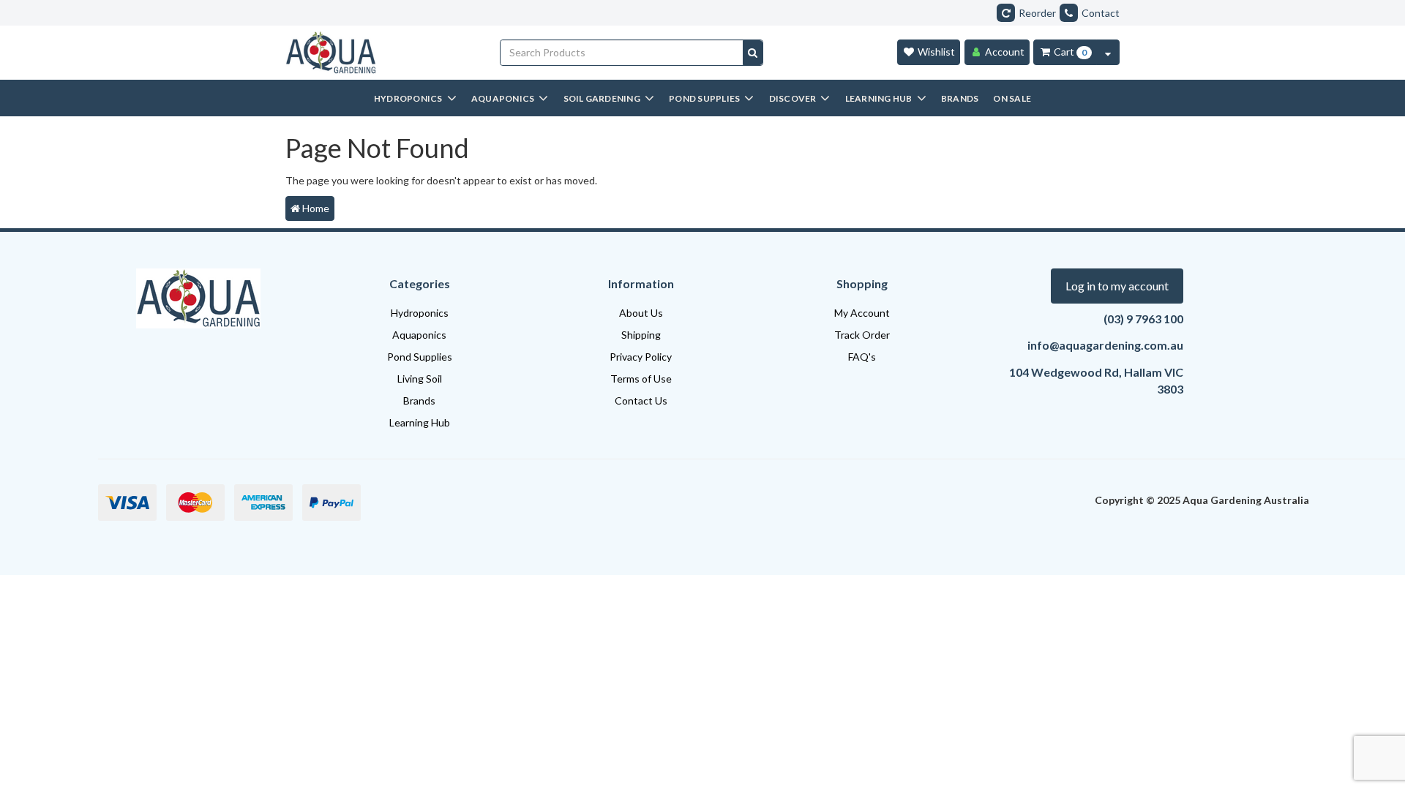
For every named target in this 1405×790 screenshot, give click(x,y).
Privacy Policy (641, 356)
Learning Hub (419, 422)
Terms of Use (641, 378)
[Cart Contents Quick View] (1108, 52)
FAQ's (862, 356)
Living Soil (419, 378)
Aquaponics (419, 334)
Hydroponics (420, 312)
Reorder (1037, 13)
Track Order (862, 334)
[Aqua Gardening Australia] (381, 53)
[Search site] (753, 52)
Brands (419, 400)
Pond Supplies (419, 356)
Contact (1101, 13)
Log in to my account (1117, 286)
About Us (641, 312)
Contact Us (641, 400)
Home (314, 208)
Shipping (641, 334)
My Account (862, 312)
